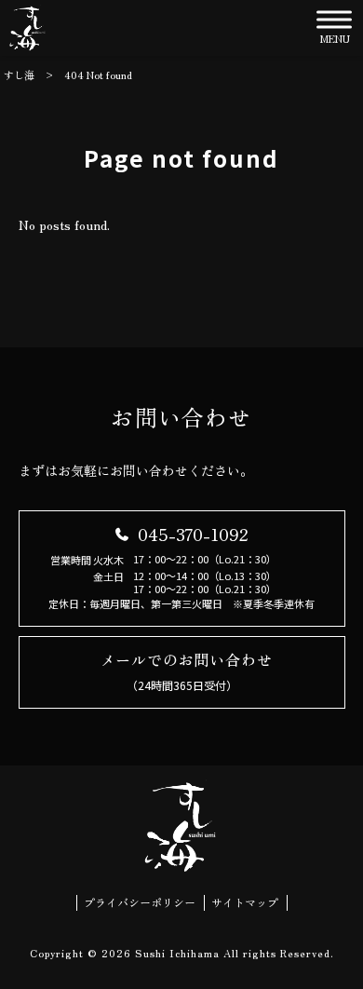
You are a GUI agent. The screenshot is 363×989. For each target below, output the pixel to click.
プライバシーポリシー (139, 902)
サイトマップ (244, 902)
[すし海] (28, 28)
